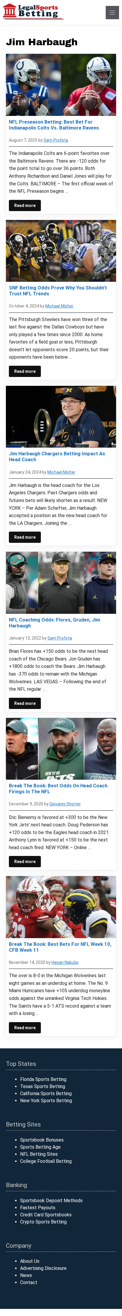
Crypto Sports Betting (43, 1222)
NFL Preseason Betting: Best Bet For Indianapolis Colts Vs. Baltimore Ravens (54, 125)
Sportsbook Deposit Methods (51, 1200)
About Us (29, 1261)
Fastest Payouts (37, 1207)
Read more (25, 205)
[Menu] (112, 12)
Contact (28, 1282)
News (26, 1275)
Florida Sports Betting (43, 1079)
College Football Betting (46, 1161)
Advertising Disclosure (43, 1268)
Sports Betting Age (40, 1147)
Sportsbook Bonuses (42, 1140)
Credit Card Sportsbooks (46, 1215)
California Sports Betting (46, 1093)
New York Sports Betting (46, 1100)
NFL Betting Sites (39, 1154)
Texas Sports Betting (42, 1086)
